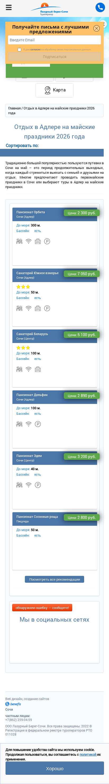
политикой (88, 754)
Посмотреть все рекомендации (54, 579)
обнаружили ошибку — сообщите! (42, 607)
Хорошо (54, 768)
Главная (14, 108)
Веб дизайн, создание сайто (27, 699)
